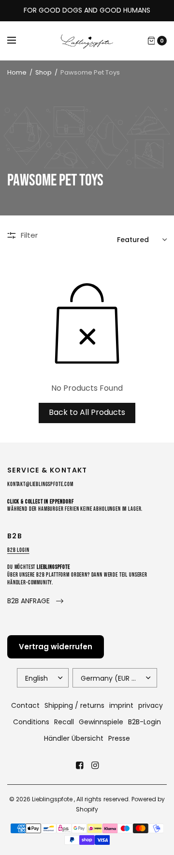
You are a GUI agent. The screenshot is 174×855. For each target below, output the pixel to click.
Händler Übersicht (73, 738)
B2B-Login (144, 722)
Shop (43, 72)
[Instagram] (94, 765)
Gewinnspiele (101, 722)
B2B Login (18, 550)
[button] (35, 601)
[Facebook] (79, 765)
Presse (119, 738)
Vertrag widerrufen (55, 646)
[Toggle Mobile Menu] (18, 40)
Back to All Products (87, 412)
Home (17, 72)
